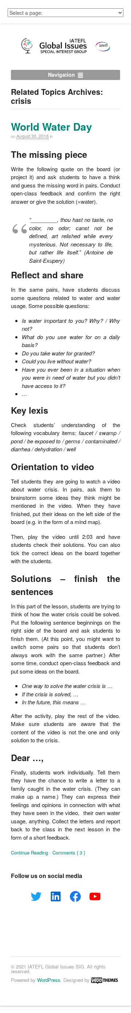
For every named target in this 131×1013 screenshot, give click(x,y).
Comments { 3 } (68, 852)
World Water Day (51, 126)
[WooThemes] (104, 979)
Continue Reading (29, 852)
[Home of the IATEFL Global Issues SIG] (65, 53)
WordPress (48, 979)
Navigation (61, 74)
